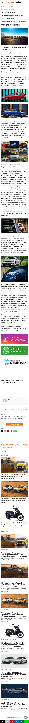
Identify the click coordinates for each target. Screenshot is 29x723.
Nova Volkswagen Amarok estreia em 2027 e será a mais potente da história (13, 584)
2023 (2, 444)
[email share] (5, 431)
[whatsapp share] (13, 431)
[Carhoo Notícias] (14, 2)
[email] (7, 721)
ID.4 (20, 444)
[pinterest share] (8, 431)
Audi (2, 699)
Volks (4, 447)
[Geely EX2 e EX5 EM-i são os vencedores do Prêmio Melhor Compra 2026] (14, 661)
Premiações (8, 669)
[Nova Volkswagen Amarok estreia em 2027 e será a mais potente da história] (14, 571)
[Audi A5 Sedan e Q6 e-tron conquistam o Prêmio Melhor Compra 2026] (14, 691)
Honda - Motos (5, 639)
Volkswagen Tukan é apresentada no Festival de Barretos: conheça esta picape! (13, 500)
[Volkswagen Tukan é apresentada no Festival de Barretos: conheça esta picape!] (14, 489)
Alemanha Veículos (9, 444)
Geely (2, 669)
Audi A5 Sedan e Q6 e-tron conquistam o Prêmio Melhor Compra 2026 (13, 704)
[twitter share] (2, 431)
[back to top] (26, 717)
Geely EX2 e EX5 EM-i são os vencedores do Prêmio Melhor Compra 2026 (13, 674)
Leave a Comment (14, 424)
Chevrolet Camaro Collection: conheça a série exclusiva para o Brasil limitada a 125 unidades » (15, 410)
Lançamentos (4, 9)
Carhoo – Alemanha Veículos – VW (11, 387)
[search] (27, 2)
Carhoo (3, 579)
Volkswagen (11, 6)
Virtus (26, 445)
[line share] (16, 431)
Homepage (3, 6)
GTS (17, 444)
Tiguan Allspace (15, 445)
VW (15, 447)
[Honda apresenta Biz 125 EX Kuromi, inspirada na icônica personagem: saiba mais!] (14, 513)
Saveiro (8, 445)
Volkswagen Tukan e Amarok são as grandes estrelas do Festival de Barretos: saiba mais (13, 476)
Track (22, 445)
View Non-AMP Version (18, 717)
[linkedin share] (11, 431)
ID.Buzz (25, 444)
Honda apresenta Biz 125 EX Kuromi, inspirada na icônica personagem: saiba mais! (13, 525)
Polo (4, 445)
